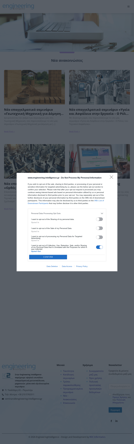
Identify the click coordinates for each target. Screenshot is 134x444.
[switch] (99, 219)
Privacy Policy (82, 266)
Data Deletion (52, 266)
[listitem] (67, 213)
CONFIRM (48, 257)
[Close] (112, 177)
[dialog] (67, 222)
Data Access (67, 266)
